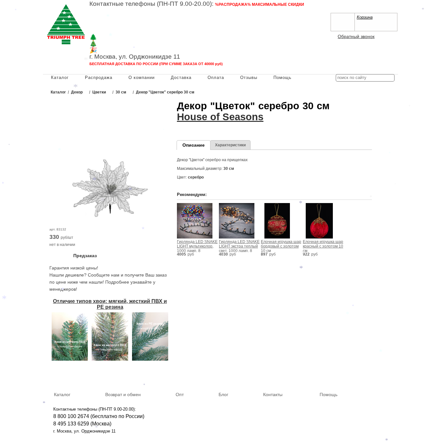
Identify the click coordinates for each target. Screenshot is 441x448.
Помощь (282, 77)
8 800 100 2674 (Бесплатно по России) (135, 11)
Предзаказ (85, 255)
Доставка (181, 77)
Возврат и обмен (123, 394)
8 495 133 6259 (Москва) (118, 18)
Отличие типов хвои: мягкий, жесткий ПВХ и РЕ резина (110, 304)
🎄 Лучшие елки (112, 43)
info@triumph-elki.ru (241, 24)
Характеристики (230, 145)
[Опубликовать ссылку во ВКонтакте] (363, 375)
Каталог (60, 77)
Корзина (365, 17)
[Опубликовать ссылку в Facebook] (372, 375)
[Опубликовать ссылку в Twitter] (391, 375)
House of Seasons (220, 116)
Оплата (216, 77)
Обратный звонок (356, 36)
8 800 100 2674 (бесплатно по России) (98, 416)
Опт (180, 394)
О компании (141, 77)
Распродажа (98, 77)
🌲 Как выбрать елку (119, 37)
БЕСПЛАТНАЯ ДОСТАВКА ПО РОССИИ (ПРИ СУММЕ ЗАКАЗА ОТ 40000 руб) (156, 64)
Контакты (272, 394)
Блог (223, 394)
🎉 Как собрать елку (118, 50)
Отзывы (248, 77)
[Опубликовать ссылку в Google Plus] (381, 375)
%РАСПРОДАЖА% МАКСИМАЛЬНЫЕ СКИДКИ (259, 4)
